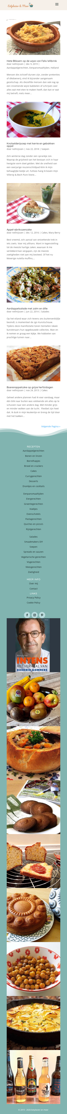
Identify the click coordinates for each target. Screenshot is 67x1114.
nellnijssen (18, 63)
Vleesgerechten (34, 566)
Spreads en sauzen (33, 551)
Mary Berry (54, 232)
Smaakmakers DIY (33, 541)
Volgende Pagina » (50, 426)
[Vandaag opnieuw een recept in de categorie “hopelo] (33, 969)
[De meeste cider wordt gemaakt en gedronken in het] (33, 1077)
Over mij (33, 583)
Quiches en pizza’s (33, 523)
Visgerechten (33, 561)
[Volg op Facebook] (27, 615)
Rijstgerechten (33, 529)
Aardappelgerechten (17, 67)
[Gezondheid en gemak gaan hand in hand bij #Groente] (33, 699)
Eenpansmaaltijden (39, 67)
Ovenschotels (33, 513)
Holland (55, 67)
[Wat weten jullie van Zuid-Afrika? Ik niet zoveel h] (33, 861)
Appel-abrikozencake (19, 229)
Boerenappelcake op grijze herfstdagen (30, 387)
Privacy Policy (34, 597)
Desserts (33, 481)
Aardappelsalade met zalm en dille (27, 308)
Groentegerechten (33, 503)
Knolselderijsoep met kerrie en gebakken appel (31, 144)
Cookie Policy (33, 602)
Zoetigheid (33, 571)
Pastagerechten (33, 518)
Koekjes (34, 508)
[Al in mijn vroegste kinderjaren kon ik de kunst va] (33, 915)
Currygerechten (33, 476)
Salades (45, 311)
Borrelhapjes (33, 460)
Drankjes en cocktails (34, 486)
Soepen (45, 148)
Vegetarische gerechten (33, 556)
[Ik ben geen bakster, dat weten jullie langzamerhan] (33, 807)
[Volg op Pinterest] (42, 615)
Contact (34, 588)
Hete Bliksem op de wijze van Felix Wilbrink (32, 60)
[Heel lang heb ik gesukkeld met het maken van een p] (33, 1023)
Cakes (44, 232)
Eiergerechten (33, 498)
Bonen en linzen (33, 455)
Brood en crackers (33, 465)
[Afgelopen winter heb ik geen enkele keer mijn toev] (33, 753)
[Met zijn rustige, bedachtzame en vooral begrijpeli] (33, 645)
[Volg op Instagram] (34, 615)
